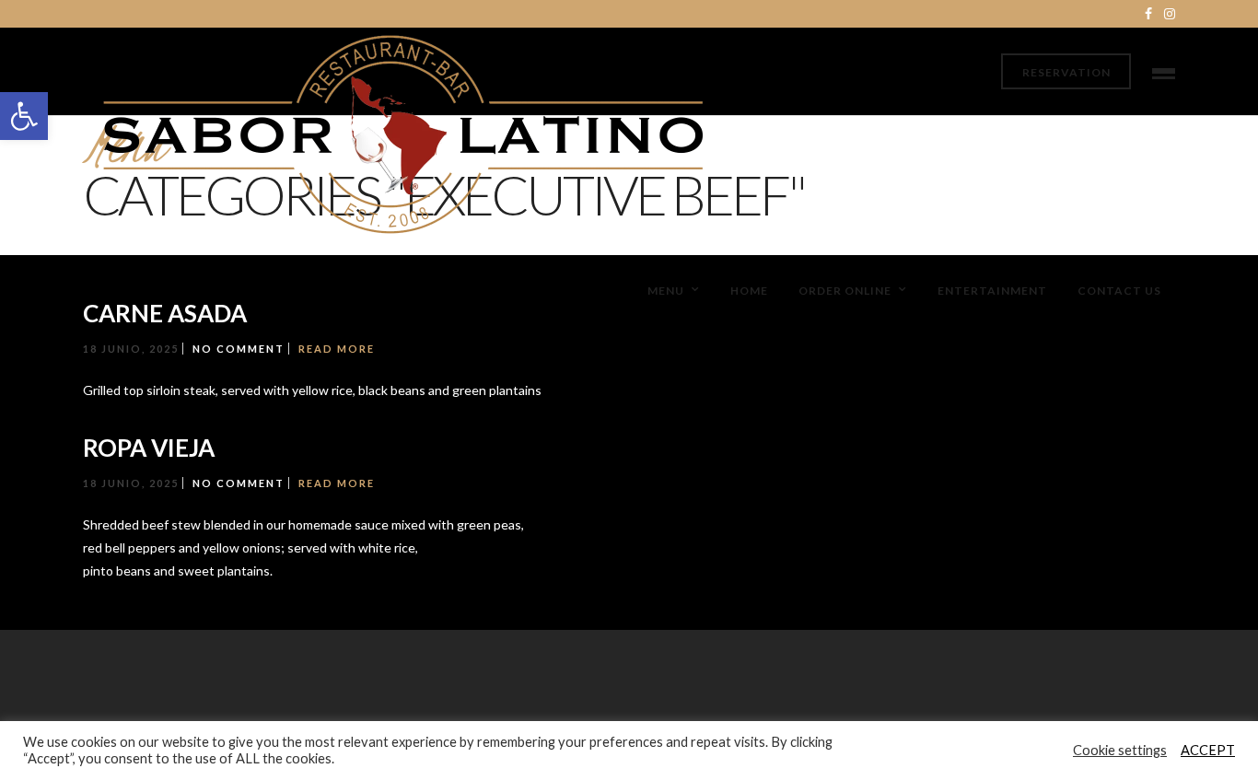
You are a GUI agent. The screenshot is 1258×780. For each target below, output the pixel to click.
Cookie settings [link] (1120, 750)
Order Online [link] (844, 290)
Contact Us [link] (1119, 290)
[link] (24, 116)
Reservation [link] (1066, 72)
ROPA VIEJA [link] (149, 447)
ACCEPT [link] (1208, 750)
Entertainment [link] (992, 290)
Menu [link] (665, 290)
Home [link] (749, 290)
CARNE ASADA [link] (165, 313)
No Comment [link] (238, 349)
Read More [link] (336, 349)
